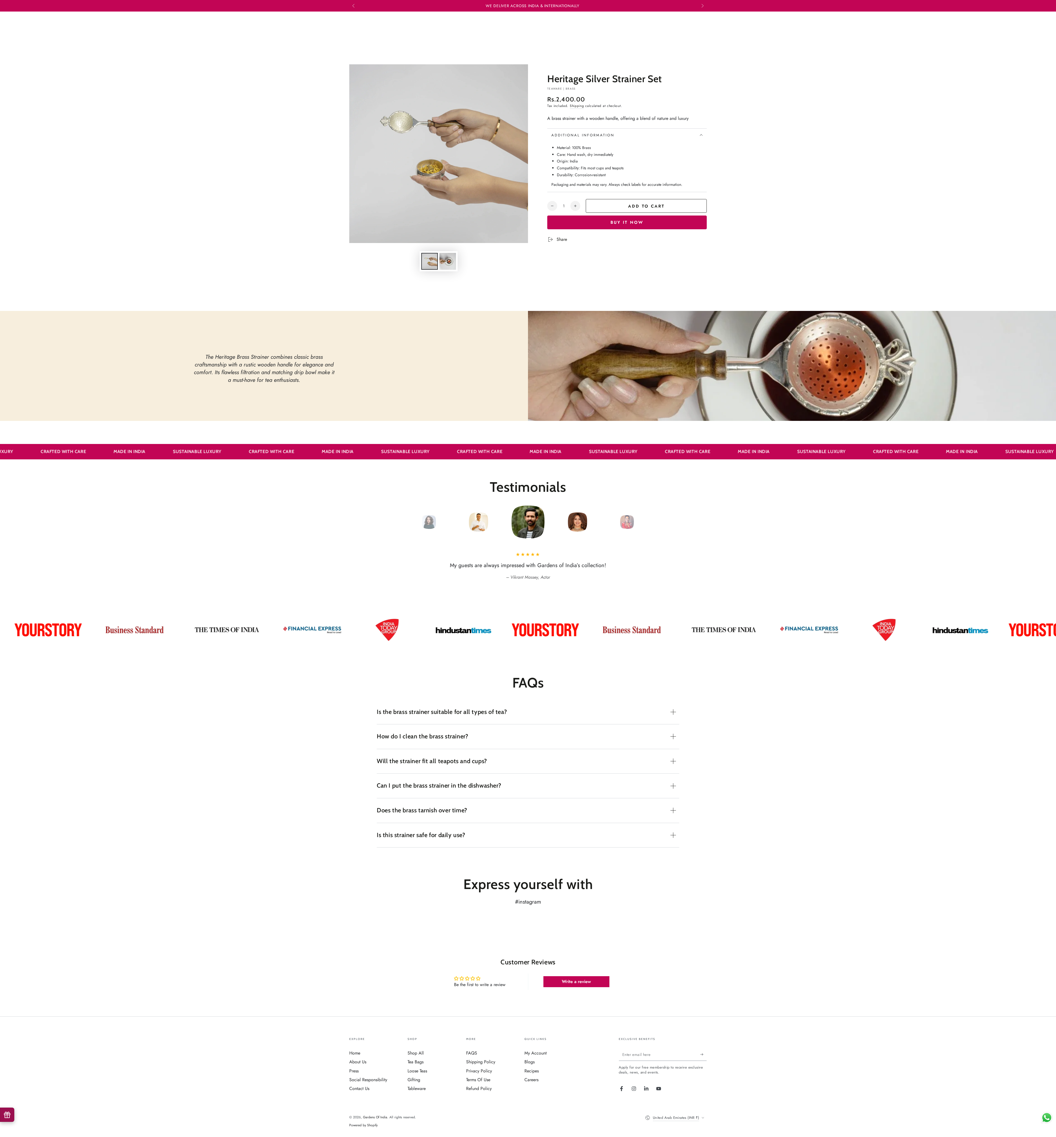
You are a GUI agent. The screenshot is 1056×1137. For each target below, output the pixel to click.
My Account (535, 1053)
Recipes (531, 1071)
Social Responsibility (368, 1080)
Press (354, 1071)
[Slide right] (702, 6)
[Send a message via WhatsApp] (1046, 1117)
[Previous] (416, 522)
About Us (357, 1062)
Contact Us (359, 1088)
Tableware (417, 1088)
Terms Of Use (478, 1080)
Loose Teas (417, 1071)
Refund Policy (479, 1088)
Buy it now (627, 222)
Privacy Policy (479, 1071)
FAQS (471, 1053)
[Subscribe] (703, 1054)
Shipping (577, 105)
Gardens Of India (375, 1117)
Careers (531, 1080)
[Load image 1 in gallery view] (429, 261)
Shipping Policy (480, 1062)
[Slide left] (354, 6)
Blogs (529, 1062)
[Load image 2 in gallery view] (447, 261)
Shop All (416, 1053)
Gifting (414, 1080)
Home (354, 1053)
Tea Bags (416, 1062)
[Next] (639, 522)
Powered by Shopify (363, 1125)
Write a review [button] (576, 981)
